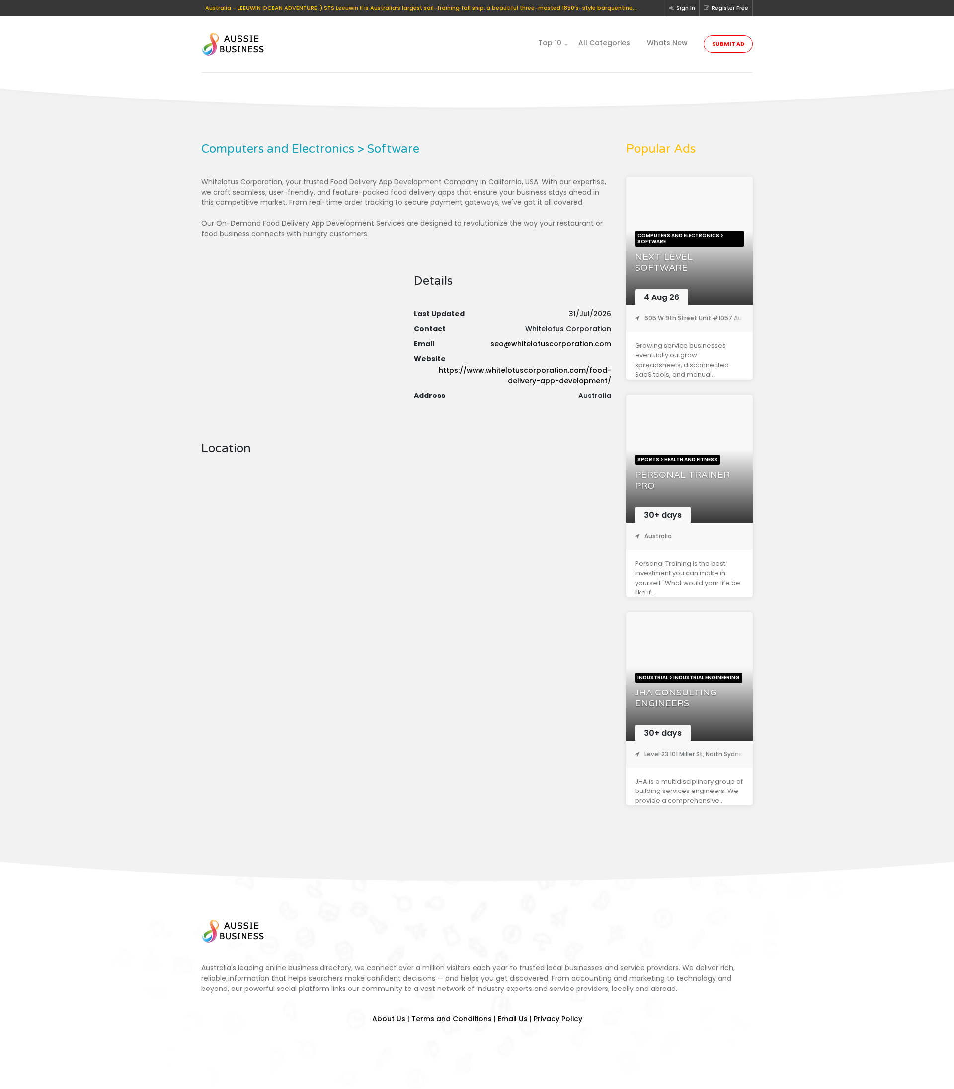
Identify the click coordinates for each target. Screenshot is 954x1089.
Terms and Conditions (451, 1019)
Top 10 (549, 43)
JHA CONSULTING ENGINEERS (676, 698)
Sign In (685, 8)
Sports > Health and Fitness (677, 459)
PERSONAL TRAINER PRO (682, 480)
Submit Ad (728, 44)
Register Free (730, 8)
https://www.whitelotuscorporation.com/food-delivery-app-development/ (525, 375)
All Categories (604, 43)
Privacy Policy (558, 1019)
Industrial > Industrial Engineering (688, 677)
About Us (388, 1019)
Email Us (513, 1019)
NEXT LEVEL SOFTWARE (664, 262)
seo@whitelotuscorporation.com (550, 344)
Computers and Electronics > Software (680, 238)
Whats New (667, 43)
